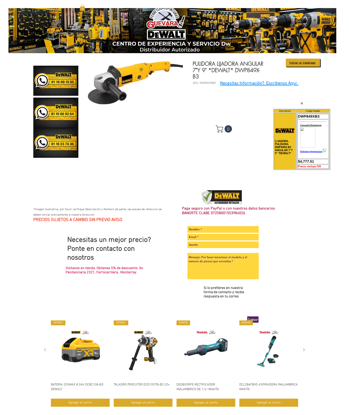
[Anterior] (45, 349)
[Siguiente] (304, 349)
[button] (82, 7)
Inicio (88, 46)
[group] (174, 363)
